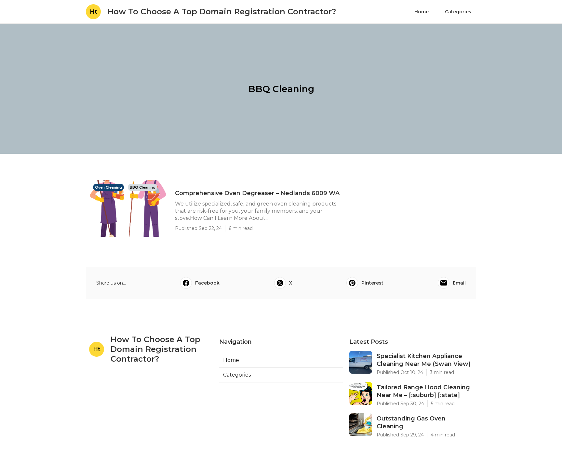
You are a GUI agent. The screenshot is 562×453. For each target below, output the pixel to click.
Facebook (207, 283)
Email (459, 283)
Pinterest (372, 283)
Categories (458, 12)
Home (421, 12)
